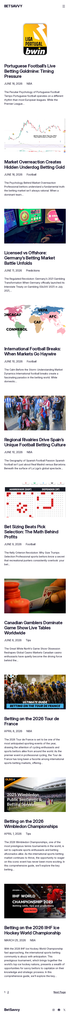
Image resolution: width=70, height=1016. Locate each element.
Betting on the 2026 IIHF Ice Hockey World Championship (32, 930)
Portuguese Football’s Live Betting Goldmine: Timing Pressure (29, 71)
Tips (28, 640)
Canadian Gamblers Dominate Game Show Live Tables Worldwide (33, 627)
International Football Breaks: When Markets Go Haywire (32, 351)
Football (31, 174)
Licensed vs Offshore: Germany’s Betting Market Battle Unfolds (29, 258)
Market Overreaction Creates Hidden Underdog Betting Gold (34, 164)
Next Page (60, 992)
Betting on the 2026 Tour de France (31, 721)
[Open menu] (64, 6)
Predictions (33, 270)
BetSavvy (13, 6)
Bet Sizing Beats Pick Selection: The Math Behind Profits (31, 531)
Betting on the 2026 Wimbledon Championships (31, 824)
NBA (29, 83)
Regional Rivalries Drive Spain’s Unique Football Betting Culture (35, 442)
